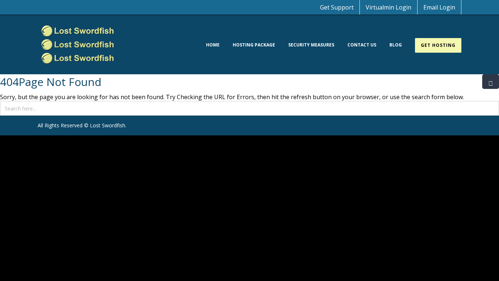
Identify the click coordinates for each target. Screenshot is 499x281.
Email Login (439, 7)
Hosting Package (254, 45)
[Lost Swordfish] (77, 44)
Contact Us (361, 45)
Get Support (337, 7)
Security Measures (311, 45)
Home (213, 45)
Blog (395, 45)
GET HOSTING (438, 45)
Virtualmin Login (388, 7)
